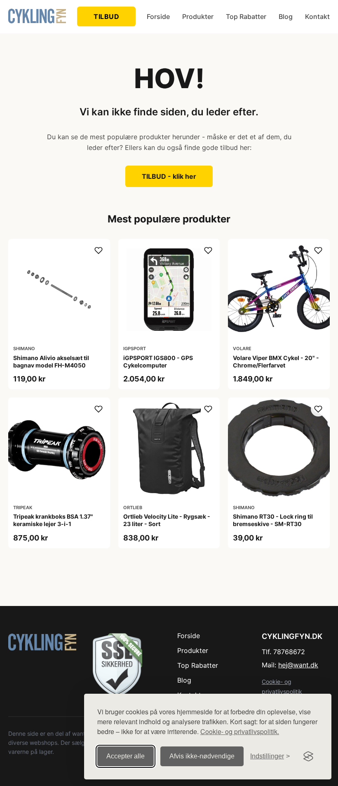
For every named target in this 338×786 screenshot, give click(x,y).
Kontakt (317, 16)
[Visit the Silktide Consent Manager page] (308, 756)
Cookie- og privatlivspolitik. (239, 731)
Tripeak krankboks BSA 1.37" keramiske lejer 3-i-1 (53, 520)
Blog (286, 16)
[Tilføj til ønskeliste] (98, 250)
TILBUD (106, 16)
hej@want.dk (298, 665)
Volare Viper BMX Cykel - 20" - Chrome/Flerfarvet (276, 361)
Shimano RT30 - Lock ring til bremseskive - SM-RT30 (273, 520)
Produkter (198, 16)
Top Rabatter (246, 16)
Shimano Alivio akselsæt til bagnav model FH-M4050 (51, 361)
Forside (158, 16)
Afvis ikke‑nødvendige (202, 756)
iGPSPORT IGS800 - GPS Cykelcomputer (158, 361)
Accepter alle (125, 756)
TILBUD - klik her (169, 176)
